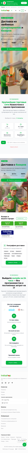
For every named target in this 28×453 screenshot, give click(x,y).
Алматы (20, 118)
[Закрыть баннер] (1, 3)
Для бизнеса (14, 7)
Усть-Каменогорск (5, 439)
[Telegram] (12, 383)
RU (15, 10)
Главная (3, 7)
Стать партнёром (21, 7)
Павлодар (13, 439)
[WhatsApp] (2, 383)
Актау (7, 441)
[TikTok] (9, 383)
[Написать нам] (24, 444)
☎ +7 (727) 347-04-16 (20, 449)
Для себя (8, 7)
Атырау (3, 441)
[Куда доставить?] (11, 10)
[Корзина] (19, 10)
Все (3, 142)
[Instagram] (5, 383)
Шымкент (12, 437)
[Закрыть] (26, 439)
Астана (7, 437)
